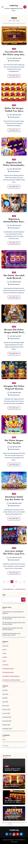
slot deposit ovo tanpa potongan (11, 680)
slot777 (4, 649)
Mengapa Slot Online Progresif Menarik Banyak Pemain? (14, 389)
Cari (4, 594)
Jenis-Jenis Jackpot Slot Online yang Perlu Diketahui (14, 553)
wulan (10, 58)
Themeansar (14, 841)
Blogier (22, 839)
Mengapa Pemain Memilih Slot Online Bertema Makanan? (13, 628)
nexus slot (5, 645)
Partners (6, 745)
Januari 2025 (6, 713)
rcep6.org (13, 6)
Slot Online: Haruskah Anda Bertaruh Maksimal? (14, 278)
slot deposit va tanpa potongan (11, 676)
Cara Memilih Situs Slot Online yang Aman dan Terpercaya (14, 54)
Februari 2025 (6, 709)
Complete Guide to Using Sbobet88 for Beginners (13, 612)
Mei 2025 (5, 698)
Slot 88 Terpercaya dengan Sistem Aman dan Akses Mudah (14, 623)
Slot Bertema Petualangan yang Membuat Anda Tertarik (11, 634)
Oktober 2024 (6, 725)
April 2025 (5, 702)
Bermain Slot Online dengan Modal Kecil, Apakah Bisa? (14, 332)
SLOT (14, 48)
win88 (4, 653)
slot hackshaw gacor (8, 668)
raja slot (5, 657)
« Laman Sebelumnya (8, 589)
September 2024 (7, 728)
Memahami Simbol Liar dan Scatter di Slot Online (14, 499)
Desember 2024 (7, 717)
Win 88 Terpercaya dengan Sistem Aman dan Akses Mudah (14, 618)
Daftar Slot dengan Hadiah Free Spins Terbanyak (14, 111)
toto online (5, 664)
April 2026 (5, 694)
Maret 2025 (6, 705)
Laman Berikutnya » (20, 589)
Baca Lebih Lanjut (14, 75)
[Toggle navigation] (2, 7)
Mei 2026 (5, 690)
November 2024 (7, 721)
